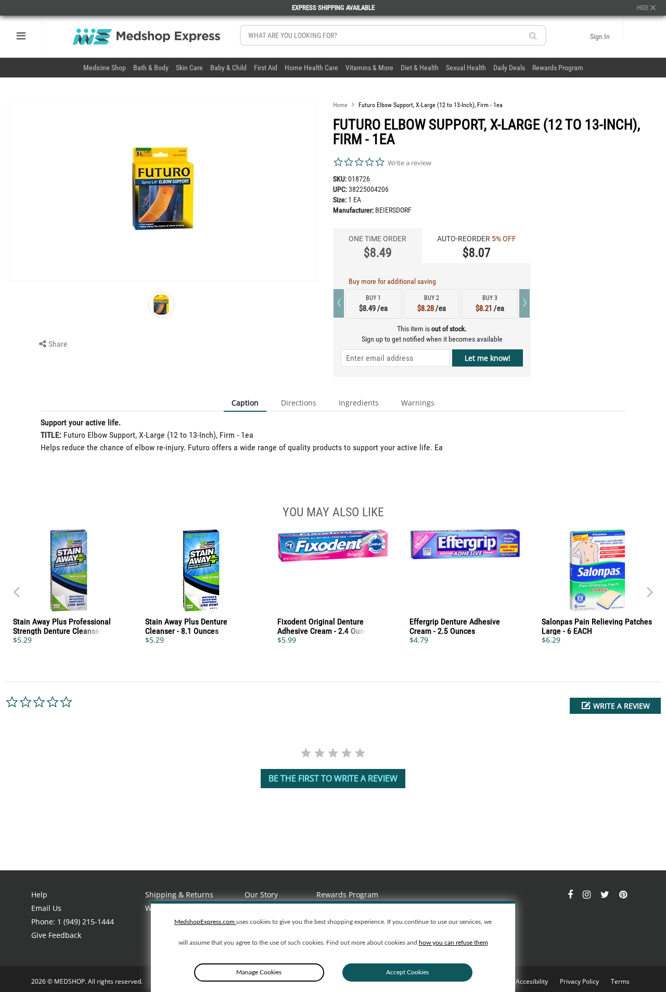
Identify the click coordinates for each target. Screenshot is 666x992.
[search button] (533, 35)
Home (340, 105)
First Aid (265, 67)
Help (39, 894)
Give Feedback (56, 935)
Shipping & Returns (179, 894)
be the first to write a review (333, 778)
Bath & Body (151, 67)
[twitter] (605, 894)
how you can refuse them (453, 942)
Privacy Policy (580, 981)
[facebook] (571, 894)
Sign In (600, 36)
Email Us (46, 908)
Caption (245, 403)
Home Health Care (311, 67)
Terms (620, 981)
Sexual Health (466, 67)
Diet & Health (420, 67)
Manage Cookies (258, 972)
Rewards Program (557, 67)
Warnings (417, 403)
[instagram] (588, 894)
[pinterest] (623, 894)
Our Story (261, 894)
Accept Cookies (407, 972)
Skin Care (189, 67)
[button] (615, 706)
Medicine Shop (104, 67)
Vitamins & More (369, 67)
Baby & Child (228, 67)
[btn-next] (16, 587)
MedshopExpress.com (205, 922)
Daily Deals (509, 67)
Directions (298, 403)
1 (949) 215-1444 (85, 921)
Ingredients (359, 403)
